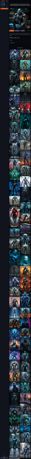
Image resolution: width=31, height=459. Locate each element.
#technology (11, 37)
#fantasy (15, 37)
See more (10, 35)
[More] (27, 30)
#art (18, 37)
